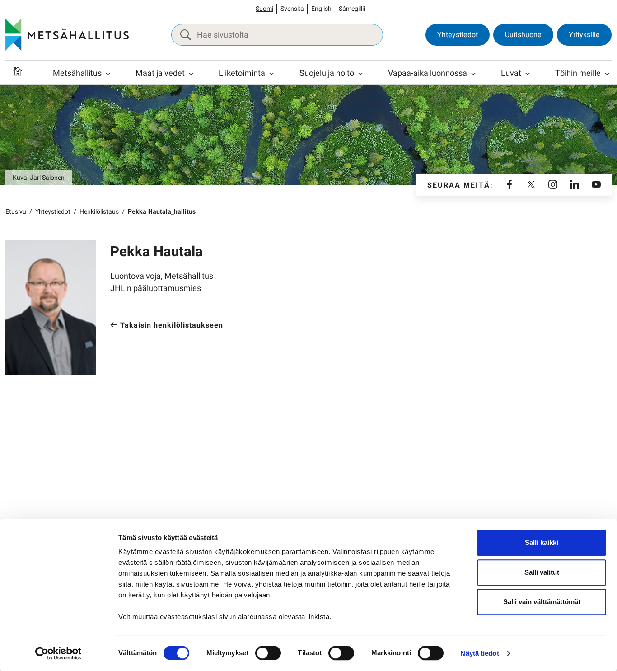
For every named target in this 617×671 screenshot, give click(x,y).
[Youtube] (596, 185)
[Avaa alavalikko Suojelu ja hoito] (360, 73)
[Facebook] (509, 185)
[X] (531, 185)
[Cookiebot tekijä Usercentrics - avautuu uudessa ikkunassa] (58, 653)
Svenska (292, 9)
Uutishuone (523, 34)
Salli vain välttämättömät (541, 601)
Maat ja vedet (160, 73)
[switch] (268, 653)
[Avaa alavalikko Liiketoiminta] (271, 73)
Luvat (511, 73)
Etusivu (15, 211)
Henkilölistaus (99, 211)
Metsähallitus (77, 73)
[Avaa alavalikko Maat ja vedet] (191, 73)
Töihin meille (578, 73)
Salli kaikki (541, 542)
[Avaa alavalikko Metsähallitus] (107, 73)
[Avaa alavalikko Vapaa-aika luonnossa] (473, 73)
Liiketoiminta (242, 73)
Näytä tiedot (479, 653)
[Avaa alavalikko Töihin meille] (607, 73)
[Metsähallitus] (67, 34)
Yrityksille (584, 34)
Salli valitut (541, 572)
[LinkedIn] (574, 185)
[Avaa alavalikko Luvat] (527, 73)
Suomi (264, 9)
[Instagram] (553, 185)
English (321, 9)
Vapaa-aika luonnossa (427, 73)
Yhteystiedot (457, 34)
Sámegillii (352, 9)
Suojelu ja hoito (326, 73)
